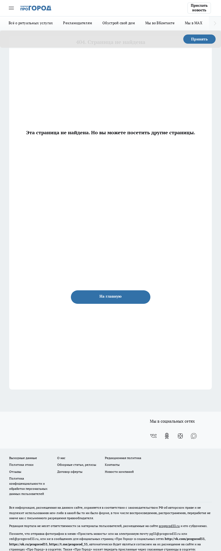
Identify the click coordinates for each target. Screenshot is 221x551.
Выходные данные (23, 458)
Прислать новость (199, 7)
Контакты (112, 465)
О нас (61, 458)
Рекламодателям (77, 22)
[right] (215, 23)
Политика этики (21, 465)
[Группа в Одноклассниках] (167, 436)
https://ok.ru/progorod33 (28, 544)
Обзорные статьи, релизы (76, 465)
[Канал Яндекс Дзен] (180, 436)
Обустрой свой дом (118, 22)
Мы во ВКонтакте (160, 22)
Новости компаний (119, 472)
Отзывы (15, 472)
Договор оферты (69, 472)
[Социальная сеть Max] (194, 436)
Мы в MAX (193, 22)
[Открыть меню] (11, 8)
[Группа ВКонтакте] (153, 436)
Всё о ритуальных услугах (31, 22)
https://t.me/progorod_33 (68, 544)
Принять (199, 39)
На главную (110, 296)
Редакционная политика (123, 458)
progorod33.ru (169, 526)
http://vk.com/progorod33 (185, 539)
